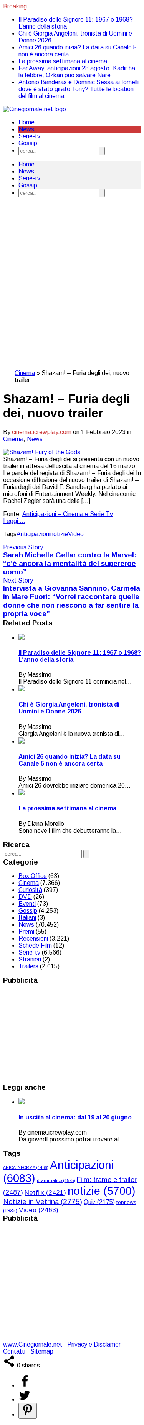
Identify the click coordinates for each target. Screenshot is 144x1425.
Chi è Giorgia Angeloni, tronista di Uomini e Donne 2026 (68, 708)
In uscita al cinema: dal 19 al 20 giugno (75, 1117)
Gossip (27, 143)
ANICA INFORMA (25, 1167)
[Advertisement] (72, 291)
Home (26, 122)
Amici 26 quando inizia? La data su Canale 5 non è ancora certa (69, 760)
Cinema (25, 373)
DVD (25, 896)
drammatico (56, 1180)
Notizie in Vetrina (42, 1201)
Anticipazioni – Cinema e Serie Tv (67, 514)
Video (76, 534)
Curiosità (30, 890)
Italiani (27, 917)
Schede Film (35, 945)
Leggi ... (14, 521)
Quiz (99, 1202)
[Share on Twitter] (24, 1399)
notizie (59, 534)
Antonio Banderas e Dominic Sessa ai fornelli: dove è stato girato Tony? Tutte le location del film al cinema (79, 89)
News (26, 129)
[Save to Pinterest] (27, 1411)
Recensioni (33, 938)
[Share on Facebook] (24, 1385)
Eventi (27, 903)
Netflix (45, 1192)
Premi (26, 931)
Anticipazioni (33, 534)
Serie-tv (29, 136)
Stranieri (29, 959)
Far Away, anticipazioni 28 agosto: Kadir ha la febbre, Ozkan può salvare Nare (76, 71)
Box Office (32, 876)
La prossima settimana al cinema (62, 61)
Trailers (28, 966)
